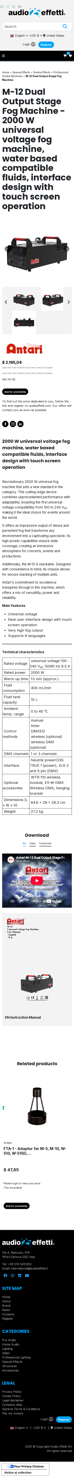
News (6, 1310)
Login (27, 44)
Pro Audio (9, 1340)
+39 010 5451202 (19, 1264)
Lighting (7, 1349)
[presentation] (6, 301)
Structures (9, 1366)
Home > (7, 72)
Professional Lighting (16, 1357)
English (20, 35)
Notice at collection (17, 1472)
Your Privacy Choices (29, 1466)
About (6, 1301)
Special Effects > (22, 72)
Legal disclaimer (13, 1400)
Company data (12, 1404)
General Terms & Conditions (21, 1409)
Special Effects (12, 1361)
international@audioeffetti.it (29, 1268)
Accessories (10, 1370)
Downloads (45, 843)
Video (32, 843)
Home (6, 1297)
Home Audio (10, 1344)
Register (46, 44)
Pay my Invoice (12, 1413)
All (24, 843)
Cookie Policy (11, 1396)
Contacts (8, 1314)
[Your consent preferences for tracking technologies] (3, 1107)
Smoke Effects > (43, 72)
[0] (65, 56)
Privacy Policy (12, 1391)
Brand (6, 1305)
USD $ (35, 35)
